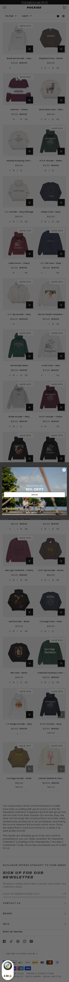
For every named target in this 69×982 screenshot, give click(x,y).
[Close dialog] (64, 470)
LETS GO (34, 494)
